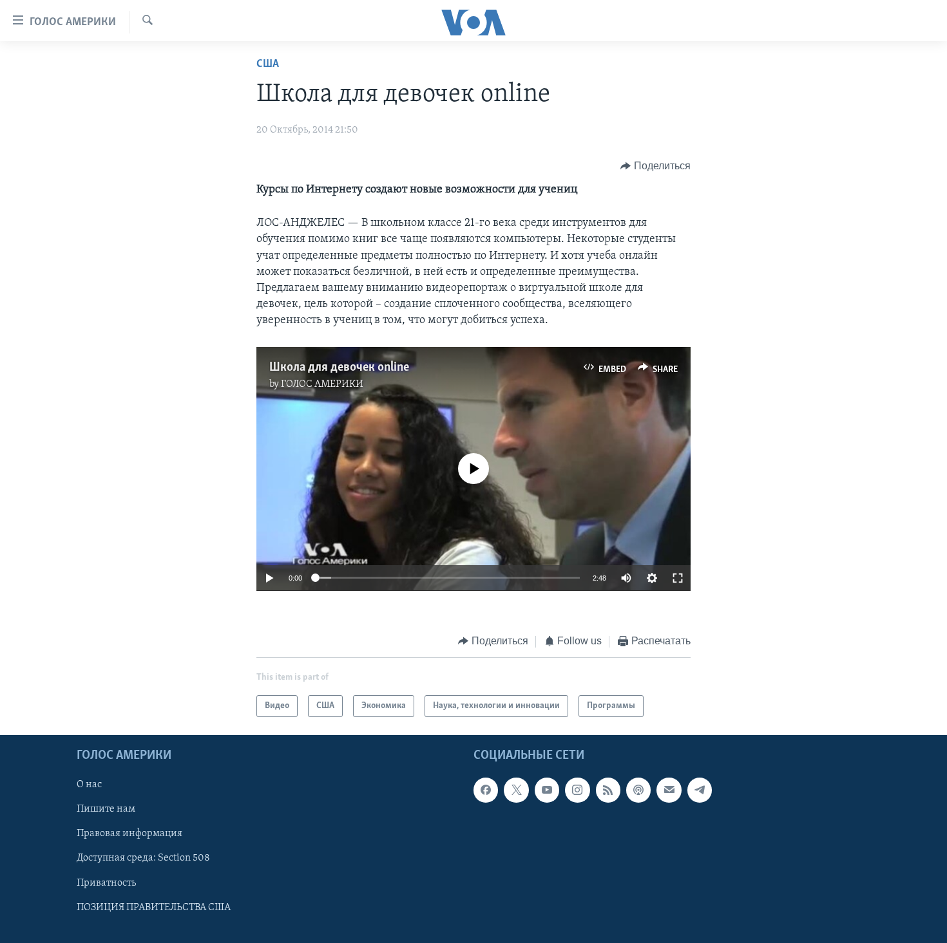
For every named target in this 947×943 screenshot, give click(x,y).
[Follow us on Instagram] (577, 790)
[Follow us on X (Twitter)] (516, 790)
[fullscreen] (678, 578)
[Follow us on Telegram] (699, 790)
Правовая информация (129, 833)
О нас (89, 785)
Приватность (106, 883)
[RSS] (608, 790)
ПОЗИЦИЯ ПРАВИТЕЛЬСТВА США (154, 907)
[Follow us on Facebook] (486, 790)
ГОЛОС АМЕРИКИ (322, 384)
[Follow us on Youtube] (547, 790)
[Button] (655, 166)
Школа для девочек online (339, 367)
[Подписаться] (668, 790)
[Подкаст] (638, 790)
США (267, 64)
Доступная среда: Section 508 (143, 859)
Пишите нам (106, 809)
